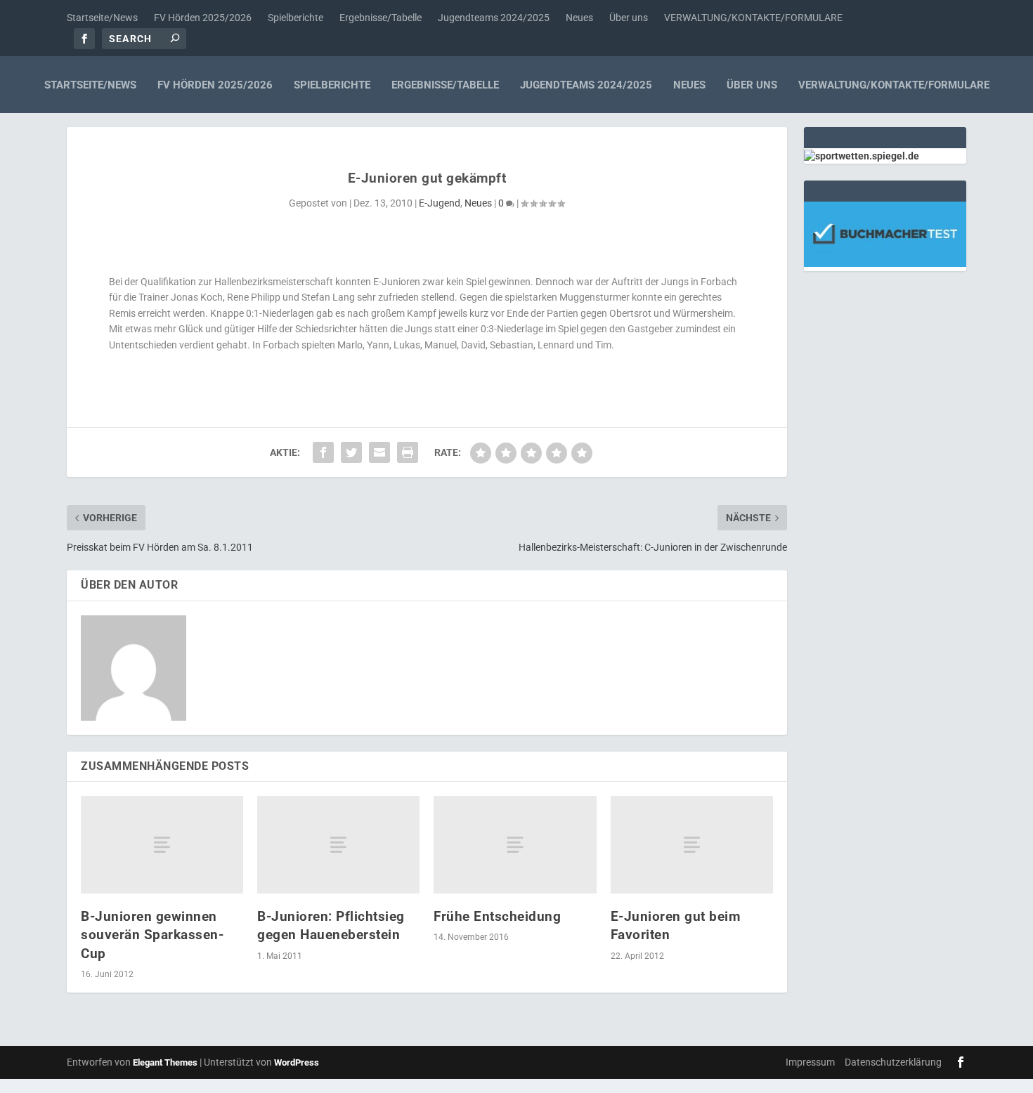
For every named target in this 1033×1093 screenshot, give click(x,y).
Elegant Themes (165, 1062)
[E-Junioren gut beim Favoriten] (692, 845)
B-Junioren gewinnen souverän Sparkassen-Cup (152, 935)
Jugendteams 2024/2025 (494, 17)
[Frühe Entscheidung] (515, 845)
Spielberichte (295, 17)
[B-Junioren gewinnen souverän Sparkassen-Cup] (162, 845)
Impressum (810, 1062)
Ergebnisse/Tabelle (380, 17)
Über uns (628, 17)
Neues (579, 17)
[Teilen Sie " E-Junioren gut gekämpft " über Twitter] (351, 452)
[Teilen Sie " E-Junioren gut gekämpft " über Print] (408, 452)
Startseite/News (102, 17)
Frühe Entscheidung (497, 916)
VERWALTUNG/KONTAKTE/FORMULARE (753, 17)
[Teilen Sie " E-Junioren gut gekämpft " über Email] (379, 452)
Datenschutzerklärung (893, 1062)
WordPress (296, 1062)
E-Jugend (439, 203)
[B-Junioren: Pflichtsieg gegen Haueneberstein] (338, 845)
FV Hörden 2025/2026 (203, 17)
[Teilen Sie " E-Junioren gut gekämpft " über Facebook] (323, 452)
